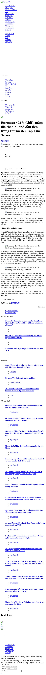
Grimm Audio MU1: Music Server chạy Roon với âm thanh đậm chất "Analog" (24, 419)
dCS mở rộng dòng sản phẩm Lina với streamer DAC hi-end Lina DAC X (23, 550)
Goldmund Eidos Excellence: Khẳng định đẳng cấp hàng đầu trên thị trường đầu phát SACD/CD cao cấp (24, 433)
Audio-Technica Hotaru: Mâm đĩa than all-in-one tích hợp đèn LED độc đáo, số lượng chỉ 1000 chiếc (24, 577)
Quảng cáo (9, 26)
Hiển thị (8, 40)
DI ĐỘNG (9, 8)
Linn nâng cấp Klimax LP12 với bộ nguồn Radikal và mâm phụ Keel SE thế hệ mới (24, 460)
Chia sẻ (11, 311)
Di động (8, 82)
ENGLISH (9, 18)
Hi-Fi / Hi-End (10, 84)
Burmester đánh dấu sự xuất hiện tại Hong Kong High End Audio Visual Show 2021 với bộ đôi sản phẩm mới (24, 323)
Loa (6, 38)
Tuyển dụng (9, 28)
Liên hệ (8, 30)
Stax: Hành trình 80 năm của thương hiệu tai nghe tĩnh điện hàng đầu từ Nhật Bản (24, 366)
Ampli (7, 36)
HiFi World (15, 303)
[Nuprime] (2, 627)
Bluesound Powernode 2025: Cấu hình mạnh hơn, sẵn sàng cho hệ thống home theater (24, 511)
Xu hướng (9, 80)
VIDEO (8, 20)
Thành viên (9, 24)
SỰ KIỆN (9, 16)
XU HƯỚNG (10, 6)
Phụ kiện (8, 42)
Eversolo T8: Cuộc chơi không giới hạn (20, 378)
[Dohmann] (2, 622)
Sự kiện (8, 90)
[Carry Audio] (2, 624)
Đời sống (8, 88)
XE (6, 12)
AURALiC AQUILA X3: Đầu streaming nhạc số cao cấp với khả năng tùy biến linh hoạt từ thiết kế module (24, 563)
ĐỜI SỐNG (9, 14)
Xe (6, 86)
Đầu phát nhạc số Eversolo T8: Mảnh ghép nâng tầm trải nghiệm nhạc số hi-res (23, 406)
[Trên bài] (2, 117)
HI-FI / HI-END (11, 10)
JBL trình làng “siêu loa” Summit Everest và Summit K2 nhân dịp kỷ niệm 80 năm (22, 390)
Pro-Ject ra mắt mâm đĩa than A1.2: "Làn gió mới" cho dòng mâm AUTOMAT (24, 590)
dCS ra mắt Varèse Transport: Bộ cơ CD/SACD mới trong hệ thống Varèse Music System (23, 473)
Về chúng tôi (10, 22)
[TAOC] (2, 629)
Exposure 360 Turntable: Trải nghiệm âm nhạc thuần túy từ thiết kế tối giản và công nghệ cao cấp (24, 498)
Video (7, 96)
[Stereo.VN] (5, 2)
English (8, 92)
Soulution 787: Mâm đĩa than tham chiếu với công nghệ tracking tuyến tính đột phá (24, 537)
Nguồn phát (9, 34)
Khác (7, 94)
